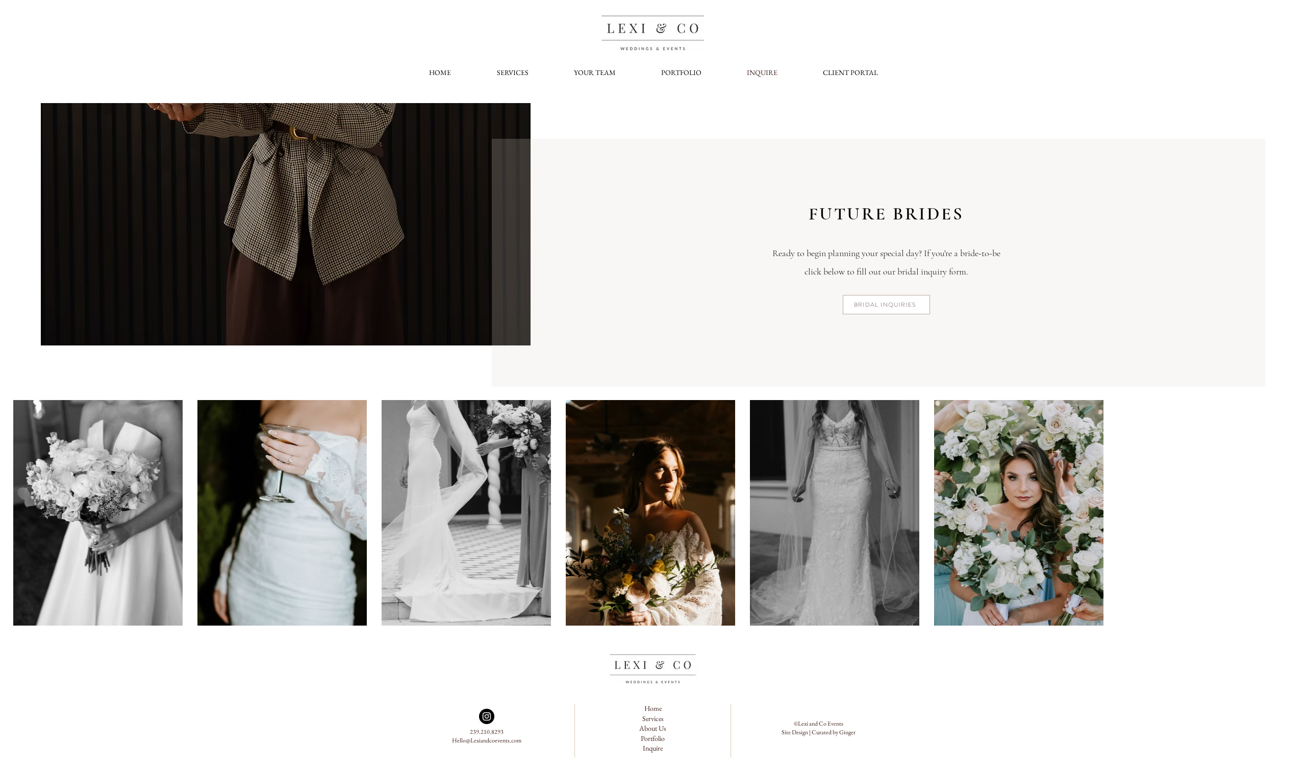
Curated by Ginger (834, 732)
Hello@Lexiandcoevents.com (486, 740)
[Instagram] (486, 716)
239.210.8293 (487, 732)
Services (653, 718)
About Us (652, 728)
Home (653, 708)
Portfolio (653, 738)
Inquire (653, 748)
